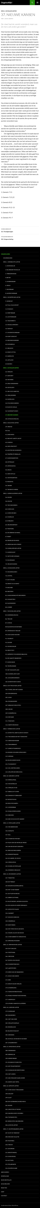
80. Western (9, 591)
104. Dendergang (11, 693)
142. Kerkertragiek (11, 854)
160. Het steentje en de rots (14, 929)
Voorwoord (7, 258)
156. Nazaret (9, 913)
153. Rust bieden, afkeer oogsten (16, 901)
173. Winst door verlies (13, 984)
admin (11, 18)
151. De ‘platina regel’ (12, 893)
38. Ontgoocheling (7, 238)
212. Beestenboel (11, 1152)
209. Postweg (9, 1141)
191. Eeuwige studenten (13, 1062)
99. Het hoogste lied (12, 670)
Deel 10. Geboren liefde (11, 776)
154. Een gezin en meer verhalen (16, 905)
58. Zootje (8, 501)
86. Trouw (8, 619)
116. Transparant (11, 744)
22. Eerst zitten (10, 352)
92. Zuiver (8, 642)
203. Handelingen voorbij (14, 1113)
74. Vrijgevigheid (11, 564)
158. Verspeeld (10, 921)
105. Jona (8, 697)
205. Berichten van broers (14, 1121)
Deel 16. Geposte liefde (11, 1086)
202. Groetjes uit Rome (13, 1109)
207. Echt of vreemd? (12, 1133)
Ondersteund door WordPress (9, 1205)
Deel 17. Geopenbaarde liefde (13, 1129)
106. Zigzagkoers (11, 701)
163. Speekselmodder (12, 940)
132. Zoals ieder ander (13, 811)
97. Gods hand (10, 662)
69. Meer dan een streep (13, 544)
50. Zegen (8, 470)
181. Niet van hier (11, 1019)
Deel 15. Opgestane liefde (11, 1046)
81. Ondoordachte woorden (15, 595)
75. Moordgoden (11, 572)
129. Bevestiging (10, 799)
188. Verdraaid (10, 1050)
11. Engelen (9, 309)
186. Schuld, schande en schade (16, 1039)
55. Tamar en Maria (11, 489)
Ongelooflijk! (6, 2)
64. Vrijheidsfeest (11, 525)
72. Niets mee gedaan (12, 556)
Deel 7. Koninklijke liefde (12, 611)
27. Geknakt (9, 375)
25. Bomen (8, 364)
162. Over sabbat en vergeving (15, 936)
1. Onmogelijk (10, 266)
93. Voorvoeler (10, 646)
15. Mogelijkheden (11, 324)
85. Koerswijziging (11, 615)
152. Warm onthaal (11, 897)
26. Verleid (9, 372)
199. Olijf (8, 1097)
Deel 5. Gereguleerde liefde (12, 493)
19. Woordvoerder (12, 340)
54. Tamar (8, 485)
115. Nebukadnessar (12, 740)
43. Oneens (8, 442)
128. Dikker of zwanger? (13, 795)
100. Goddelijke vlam (12, 674)
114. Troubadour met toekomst (16, 736)
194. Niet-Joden (10, 1074)
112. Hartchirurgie (11, 725)
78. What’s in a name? (12, 583)
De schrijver (5, 1184)
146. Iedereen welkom (12, 870)
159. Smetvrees (10, 925)
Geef (2, 1192)
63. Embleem (9, 521)
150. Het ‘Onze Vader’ (12, 889)
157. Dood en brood (12, 917)
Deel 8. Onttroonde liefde (12, 685)
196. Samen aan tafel (12, 1082)
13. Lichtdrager (10, 317)
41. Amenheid (9, 434)
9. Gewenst (9, 301)
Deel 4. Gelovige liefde (11, 423)
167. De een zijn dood (12, 960)
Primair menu (37, 2)
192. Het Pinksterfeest (12, 1066)
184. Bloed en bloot (12, 1031)
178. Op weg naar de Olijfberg (15, 1003)
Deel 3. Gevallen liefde (9, 11)
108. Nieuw (8, 709)
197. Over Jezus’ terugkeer (14, 1090)
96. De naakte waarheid (13, 658)
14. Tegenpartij (10, 321)
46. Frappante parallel (13, 454)
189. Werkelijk (10, 1054)
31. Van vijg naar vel (12, 391)
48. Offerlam (9, 462)
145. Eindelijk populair (13, 866)
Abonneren (5, 1172)
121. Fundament (10, 764)
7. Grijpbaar (9, 289)
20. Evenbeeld (10, 344)
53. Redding (9, 481)
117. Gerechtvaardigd (13, 748)
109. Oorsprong (10, 713)
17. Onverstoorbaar (12, 332)
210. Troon (9, 1144)
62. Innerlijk (9, 517)
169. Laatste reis (10, 968)
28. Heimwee (9, 379)
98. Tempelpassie (10, 666)
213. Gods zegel (10, 1156)
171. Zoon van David (12, 976)
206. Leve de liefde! (11, 1125)
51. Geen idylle (10, 474)
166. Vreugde (9, 956)
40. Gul (7, 430)
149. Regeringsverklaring (14, 885)
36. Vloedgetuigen (7, 230)
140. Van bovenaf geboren (14, 846)
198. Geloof (9, 1093)
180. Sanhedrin (10, 1015)
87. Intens (8, 623)
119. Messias (9, 756)
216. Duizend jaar (11, 1168)
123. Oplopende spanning (13, 772)
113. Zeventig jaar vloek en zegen (16, 732)
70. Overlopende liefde (13, 548)
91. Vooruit (9, 638)
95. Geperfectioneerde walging (16, 654)
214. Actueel (9, 1160)
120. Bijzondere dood (12, 760)
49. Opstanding (10, 466)
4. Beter (8, 277)
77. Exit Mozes (10, 579)
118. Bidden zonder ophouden (15, 752)
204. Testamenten (11, 1117)
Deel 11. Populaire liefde (11, 823)
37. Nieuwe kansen (11, 415)
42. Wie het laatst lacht (13, 438)
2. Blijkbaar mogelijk (12, 270)
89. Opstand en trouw (12, 630)
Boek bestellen (6, 1180)
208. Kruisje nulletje (12, 1137)
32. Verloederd (10, 395)
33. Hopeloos (9, 399)
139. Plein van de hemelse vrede (16, 842)
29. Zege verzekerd (11, 383)
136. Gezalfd (9, 831)
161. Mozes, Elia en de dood (14, 933)
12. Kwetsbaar (10, 313)
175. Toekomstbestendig (13, 991)
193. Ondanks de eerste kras (14, 1070)
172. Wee (8, 980)
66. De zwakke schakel (12, 532)
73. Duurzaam (10, 560)
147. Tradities (10, 878)
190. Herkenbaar (11, 1058)
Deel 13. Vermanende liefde (12, 944)
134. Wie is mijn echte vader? (14, 819)
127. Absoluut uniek (12, 791)
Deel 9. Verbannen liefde (11, 729)
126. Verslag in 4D (11, 787)
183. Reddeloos (10, 1027)
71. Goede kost (10, 552)
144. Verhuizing (10, 862)
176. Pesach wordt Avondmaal (15, 995)
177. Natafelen (10, 999)
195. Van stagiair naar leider (15, 1078)
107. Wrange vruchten (13, 705)
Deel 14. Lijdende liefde (11, 1007)
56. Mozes (8, 497)
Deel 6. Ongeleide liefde (11, 568)
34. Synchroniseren (12, 403)
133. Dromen (9, 815)
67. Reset (8, 536)
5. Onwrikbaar (10, 281)
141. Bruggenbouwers (13, 850)
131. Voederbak (10, 807)
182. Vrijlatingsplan (12, 1023)
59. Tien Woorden (11, 505)
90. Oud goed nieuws (12, 634)
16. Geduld (9, 328)
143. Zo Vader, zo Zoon (13, 858)
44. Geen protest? (11, 446)
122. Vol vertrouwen (12, 768)
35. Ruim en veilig (11, 407)
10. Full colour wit (12, 305)
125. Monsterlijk (11, 783)
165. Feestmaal (10, 952)
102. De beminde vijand (13, 681)
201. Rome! (8, 1105)
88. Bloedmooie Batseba (13, 627)
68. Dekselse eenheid (12, 540)
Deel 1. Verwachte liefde (11, 262)
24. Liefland (9, 360)
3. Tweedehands (10, 273)
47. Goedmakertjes (11, 458)
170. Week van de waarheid (14, 972)
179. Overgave (10, 1011)
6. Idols (7, 285)
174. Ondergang (10, 987)
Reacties (4, 1188)
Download (5, 1176)
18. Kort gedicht (11, 336)
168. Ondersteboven (12, 964)
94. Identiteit (9, 650)
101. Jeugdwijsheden (12, 678)
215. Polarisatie (10, 1164)
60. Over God (9, 509)
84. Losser (8, 607)
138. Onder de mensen (12, 838)
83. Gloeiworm (10, 603)
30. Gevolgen (9, 387)
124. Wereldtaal (10, 780)
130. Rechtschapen (11, 803)
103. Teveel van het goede (14, 689)
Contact (4, 1195)
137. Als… (8, 834)
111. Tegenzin (9, 721)
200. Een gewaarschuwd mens (15, 1101)
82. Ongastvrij (10, 599)
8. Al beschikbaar (11, 293)
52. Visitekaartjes (11, 477)
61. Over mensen (10, 513)
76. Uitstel (8, 576)
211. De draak (9, 1148)
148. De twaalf (10, 882)
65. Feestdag (9, 528)
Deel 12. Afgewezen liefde (12, 874)
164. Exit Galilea (10, 948)
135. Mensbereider (11, 827)
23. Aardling (9, 356)
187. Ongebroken (11, 1042)
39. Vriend (8, 426)
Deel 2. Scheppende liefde (11, 297)
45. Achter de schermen (13, 450)
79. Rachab (9, 587)
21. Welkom (9, 348)
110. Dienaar (9, 717)
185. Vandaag (9, 1035)
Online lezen (5, 254)
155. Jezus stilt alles (12, 909)
